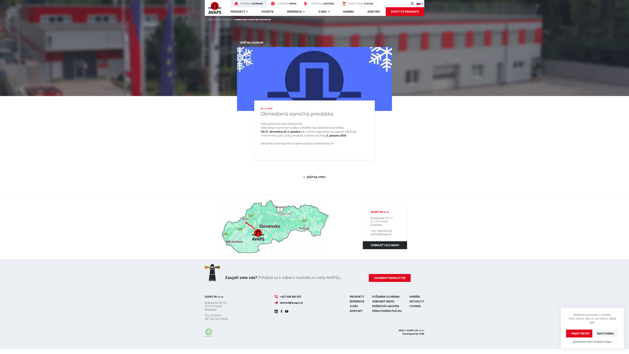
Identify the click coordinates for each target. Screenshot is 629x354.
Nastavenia (605, 333)
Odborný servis (383, 301)
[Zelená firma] (209, 336)
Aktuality (417, 301)
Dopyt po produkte (405, 11)
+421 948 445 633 (381, 231)
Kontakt (374, 11)
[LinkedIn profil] (276, 311)
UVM (421, 333)
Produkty (238, 11)
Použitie (268, 11)
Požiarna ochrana (386, 296)
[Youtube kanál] (286, 311)
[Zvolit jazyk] (419, 3)
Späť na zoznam (251, 42)
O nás (322, 11)
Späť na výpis (316, 177)
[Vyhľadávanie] (412, 3)
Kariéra (348, 11)
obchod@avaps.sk (381, 234)
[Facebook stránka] (281, 311)
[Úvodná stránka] (214, 8)
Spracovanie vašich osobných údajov (592, 341)
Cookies (415, 306)
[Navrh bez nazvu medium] (314, 79)
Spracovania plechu (387, 311)
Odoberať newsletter (389, 278)
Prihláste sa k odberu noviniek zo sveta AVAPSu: (283, 277)
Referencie (294, 11)
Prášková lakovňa (385, 306)
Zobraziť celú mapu (385, 245)
